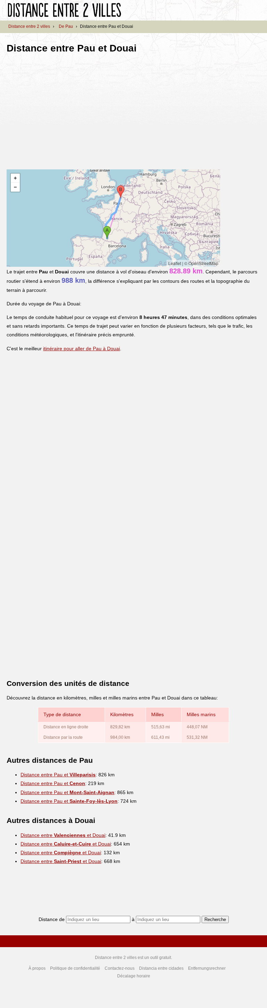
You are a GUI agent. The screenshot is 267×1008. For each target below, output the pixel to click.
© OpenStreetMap (201, 263)
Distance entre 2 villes (29, 26)
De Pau (66, 26)
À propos (37, 968)
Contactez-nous (120, 968)
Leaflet (174, 263)
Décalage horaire (133, 976)
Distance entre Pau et (58, 774)
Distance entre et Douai (63, 835)
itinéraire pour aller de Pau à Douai (81, 348)
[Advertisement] (65, 109)
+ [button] (15, 178)
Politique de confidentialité (75, 968)
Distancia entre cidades (161, 968)
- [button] (15, 187)
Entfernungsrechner (207, 968)
